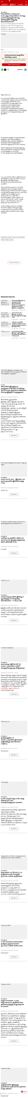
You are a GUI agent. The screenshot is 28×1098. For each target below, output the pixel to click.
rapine (11, 239)
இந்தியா (13, 4)
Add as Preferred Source (14, 64)
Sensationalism (21, 237)
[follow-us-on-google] (25, 69)
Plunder (3, 239)
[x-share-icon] (5, 70)
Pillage (7, 239)
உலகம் (20, 4)
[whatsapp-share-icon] (2, 70)
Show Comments (14, 262)
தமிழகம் (5, 4)
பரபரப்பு (15, 237)
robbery (9, 237)
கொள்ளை (4, 237)
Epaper (25, 1091)
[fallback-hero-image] (6, 303)
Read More (14, 435)
